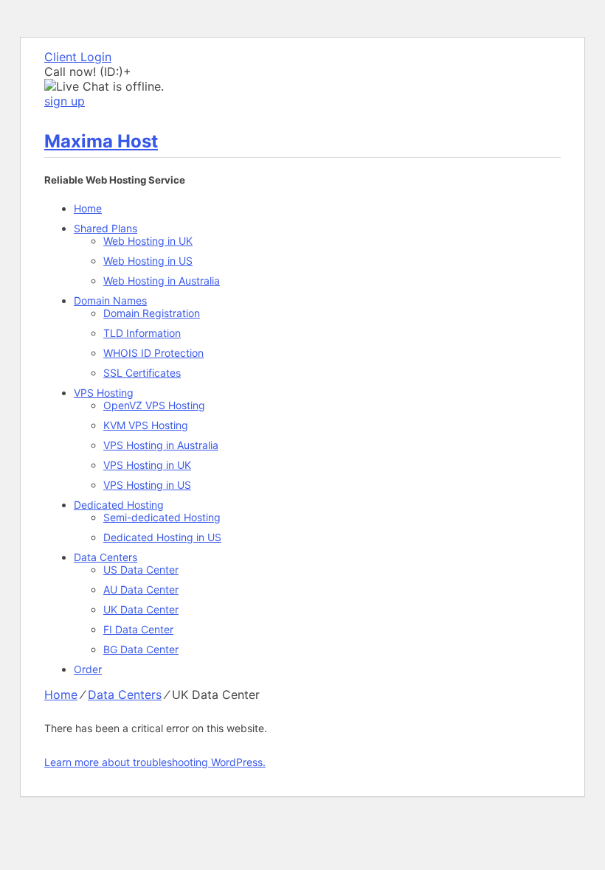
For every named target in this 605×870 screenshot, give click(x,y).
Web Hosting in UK (148, 240)
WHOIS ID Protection (153, 353)
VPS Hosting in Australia (160, 445)
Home (88, 208)
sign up (64, 101)
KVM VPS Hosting (145, 425)
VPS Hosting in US (147, 484)
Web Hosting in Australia (161, 280)
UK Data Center (141, 609)
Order (88, 669)
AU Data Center (141, 589)
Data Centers (105, 557)
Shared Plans (105, 228)
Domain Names (110, 300)
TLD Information (142, 333)
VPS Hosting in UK (147, 465)
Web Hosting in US (148, 260)
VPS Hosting (104, 392)
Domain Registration (151, 313)
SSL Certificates (142, 372)
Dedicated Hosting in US (162, 537)
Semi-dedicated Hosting (162, 517)
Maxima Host (101, 141)
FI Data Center (138, 629)
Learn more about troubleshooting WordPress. (155, 762)
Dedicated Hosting (119, 504)
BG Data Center (141, 649)
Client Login (77, 56)
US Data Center (141, 569)
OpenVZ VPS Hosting (154, 405)
